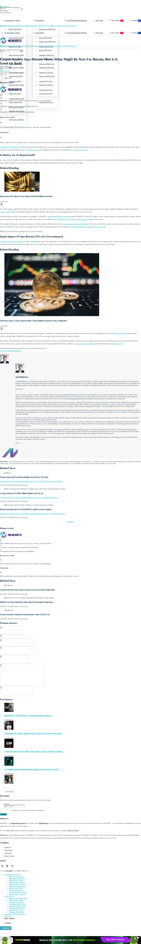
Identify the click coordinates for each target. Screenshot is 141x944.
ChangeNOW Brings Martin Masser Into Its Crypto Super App (33, 733)
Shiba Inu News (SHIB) (16, 67)
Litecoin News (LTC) (16, 890)
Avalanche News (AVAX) (17, 111)
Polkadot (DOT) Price (16, 912)
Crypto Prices (39, 20)
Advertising (8, 850)
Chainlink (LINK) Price (46, 67)
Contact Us (8, 853)
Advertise (5, 928)
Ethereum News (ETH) (17, 878)
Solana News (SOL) (15, 93)
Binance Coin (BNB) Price (47, 29)
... (5, 787)
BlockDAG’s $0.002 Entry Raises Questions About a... (28, 715)
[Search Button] (22, 51)
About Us (7, 847)
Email (6, 804)
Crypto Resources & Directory (76, 20)
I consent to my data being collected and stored (27, 810)
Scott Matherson (5, 71)
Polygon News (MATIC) (16, 120)
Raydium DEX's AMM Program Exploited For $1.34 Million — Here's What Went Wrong (38, 26)
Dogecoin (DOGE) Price (47, 76)
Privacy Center (9, 856)
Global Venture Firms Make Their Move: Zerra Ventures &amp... (34, 751)
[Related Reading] (1, 204)
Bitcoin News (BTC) (15, 29)
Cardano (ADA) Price (16, 902)
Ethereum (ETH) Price (46, 85)
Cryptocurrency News (12, 20)
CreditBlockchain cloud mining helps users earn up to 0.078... (32, 769)
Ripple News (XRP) (16, 880)
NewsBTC (9, 871)
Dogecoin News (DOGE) (16, 85)
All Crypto (99, 20)
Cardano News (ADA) (16, 76)
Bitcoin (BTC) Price (45, 50)
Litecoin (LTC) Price (45, 93)
